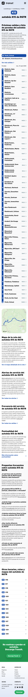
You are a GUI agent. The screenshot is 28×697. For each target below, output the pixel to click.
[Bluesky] (17, 687)
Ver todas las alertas (9, 398)
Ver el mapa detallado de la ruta (13, 365)
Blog (3, 672)
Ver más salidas (7, 62)
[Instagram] (15, 687)
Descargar (19, 692)
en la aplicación (12, 48)
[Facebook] (20, 687)
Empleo (17, 674)
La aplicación (14, 387)
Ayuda (3, 676)
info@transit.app (19, 684)
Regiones (4, 670)
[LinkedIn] (22, 687)
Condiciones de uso (20, 678)
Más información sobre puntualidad (10, 456)
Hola (3, 667)
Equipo (16, 672)
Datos (3, 688)
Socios (4, 682)
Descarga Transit (13, 656)
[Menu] (25, 3)
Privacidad (17, 676)
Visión (16, 670)
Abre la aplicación (12, 350)
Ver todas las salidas (9, 423)
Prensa (3, 674)
